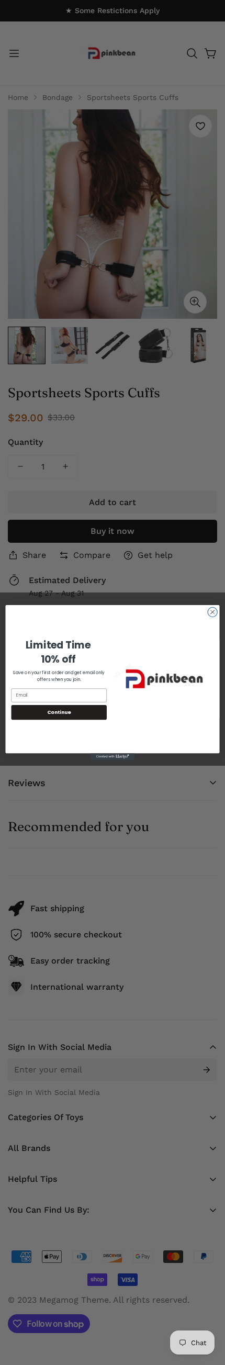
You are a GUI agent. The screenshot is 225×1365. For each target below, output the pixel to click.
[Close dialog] (212, 612)
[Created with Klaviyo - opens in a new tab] (112, 756)
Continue (59, 712)
